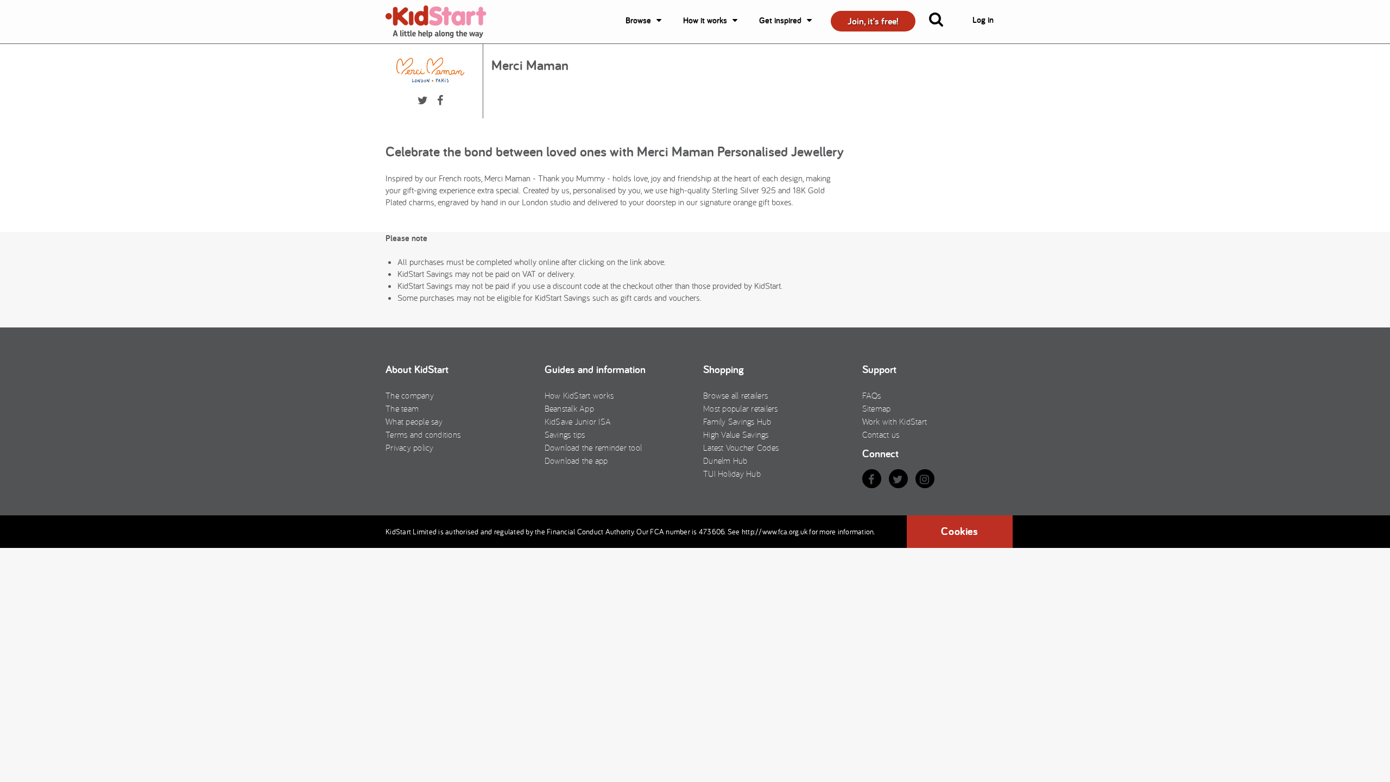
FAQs (871, 395)
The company (410, 395)
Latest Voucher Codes (741, 447)
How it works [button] (705, 20)
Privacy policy (410, 447)
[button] (943, 21)
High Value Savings (736, 434)
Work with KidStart (894, 421)
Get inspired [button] (780, 20)
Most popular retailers (740, 408)
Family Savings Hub (737, 421)
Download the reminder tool (593, 447)
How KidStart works (579, 395)
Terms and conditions (423, 434)
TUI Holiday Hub (732, 473)
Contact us (881, 434)
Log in (983, 20)
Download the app (576, 460)
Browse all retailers (735, 395)
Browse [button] (638, 20)
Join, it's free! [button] (873, 21)
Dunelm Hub (725, 460)
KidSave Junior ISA (578, 421)
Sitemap (876, 408)
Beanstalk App (569, 408)
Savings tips (565, 434)
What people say (414, 421)
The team (402, 408)
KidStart (443, 21)
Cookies (959, 531)
